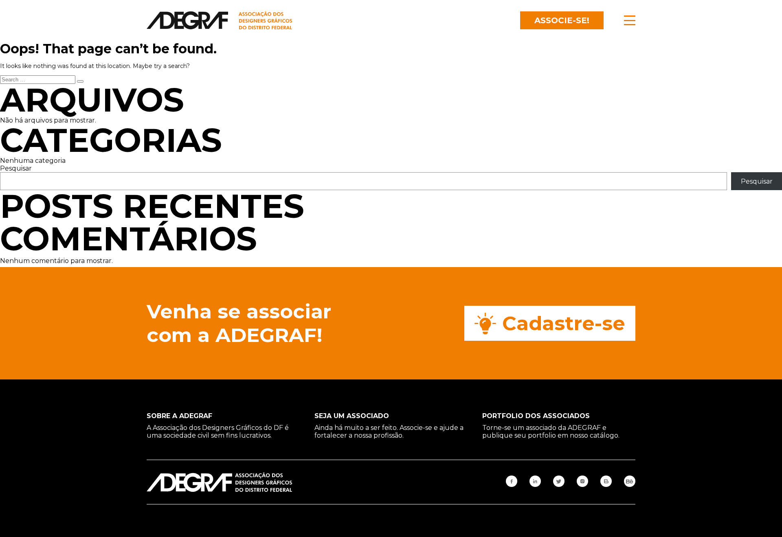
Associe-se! (561, 20)
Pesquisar (16, 168)
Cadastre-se (563, 323)
